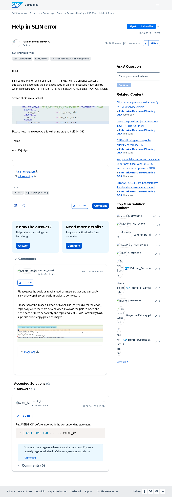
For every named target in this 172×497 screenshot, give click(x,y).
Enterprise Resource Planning (70, 13)
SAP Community (19, 13)
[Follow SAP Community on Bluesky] (150, 491)
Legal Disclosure (57, 491)
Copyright (40, 491)
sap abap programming (37, 192)
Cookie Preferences (107, 491)
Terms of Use (25, 491)
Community (31, 5)
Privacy (11, 491)
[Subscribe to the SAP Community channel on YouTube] (156, 491)
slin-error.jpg (25, 176)
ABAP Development (22, 59)
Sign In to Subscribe (141, 26)
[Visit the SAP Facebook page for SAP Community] (144, 491)
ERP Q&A (91, 13)
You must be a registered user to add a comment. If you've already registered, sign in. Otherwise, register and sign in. (59, 449)
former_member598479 (36, 41)
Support (89, 491)
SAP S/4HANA (41, 59)
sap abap (18, 192)
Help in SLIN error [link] (106, 13)
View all (121, 362)
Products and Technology (42, 13)
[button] (145, 43)
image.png (29, 352)
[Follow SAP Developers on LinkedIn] (162, 491)
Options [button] (157, 27)
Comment (100, 205)
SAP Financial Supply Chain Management (70, 59)
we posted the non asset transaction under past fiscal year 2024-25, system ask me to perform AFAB (138, 164)
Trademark (75, 491)
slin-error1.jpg (26, 171)
